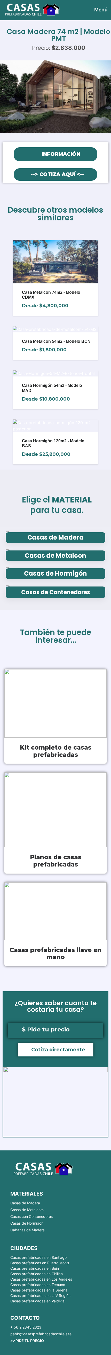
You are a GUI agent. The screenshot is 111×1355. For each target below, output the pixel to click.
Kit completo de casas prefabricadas (55, 751)
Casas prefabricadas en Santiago (38, 1257)
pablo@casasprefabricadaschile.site (41, 1334)
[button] (55, 1050)
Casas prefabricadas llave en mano (55, 953)
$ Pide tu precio (46, 1029)
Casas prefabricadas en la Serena (38, 1290)
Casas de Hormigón (26, 1223)
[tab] (55, 154)
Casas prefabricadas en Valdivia (37, 1301)
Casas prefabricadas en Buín (34, 1268)
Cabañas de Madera (27, 1230)
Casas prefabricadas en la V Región (40, 1295)
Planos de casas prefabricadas (55, 861)
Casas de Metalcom (27, 1209)
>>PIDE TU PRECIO (27, 1340)
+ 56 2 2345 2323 (25, 1327)
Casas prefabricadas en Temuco (37, 1284)
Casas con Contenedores (31, 1216)
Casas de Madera (25, 1203)
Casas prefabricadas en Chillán (36, 1274)
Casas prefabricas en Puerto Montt (39, 1263)
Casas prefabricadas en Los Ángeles (41, 1279)
